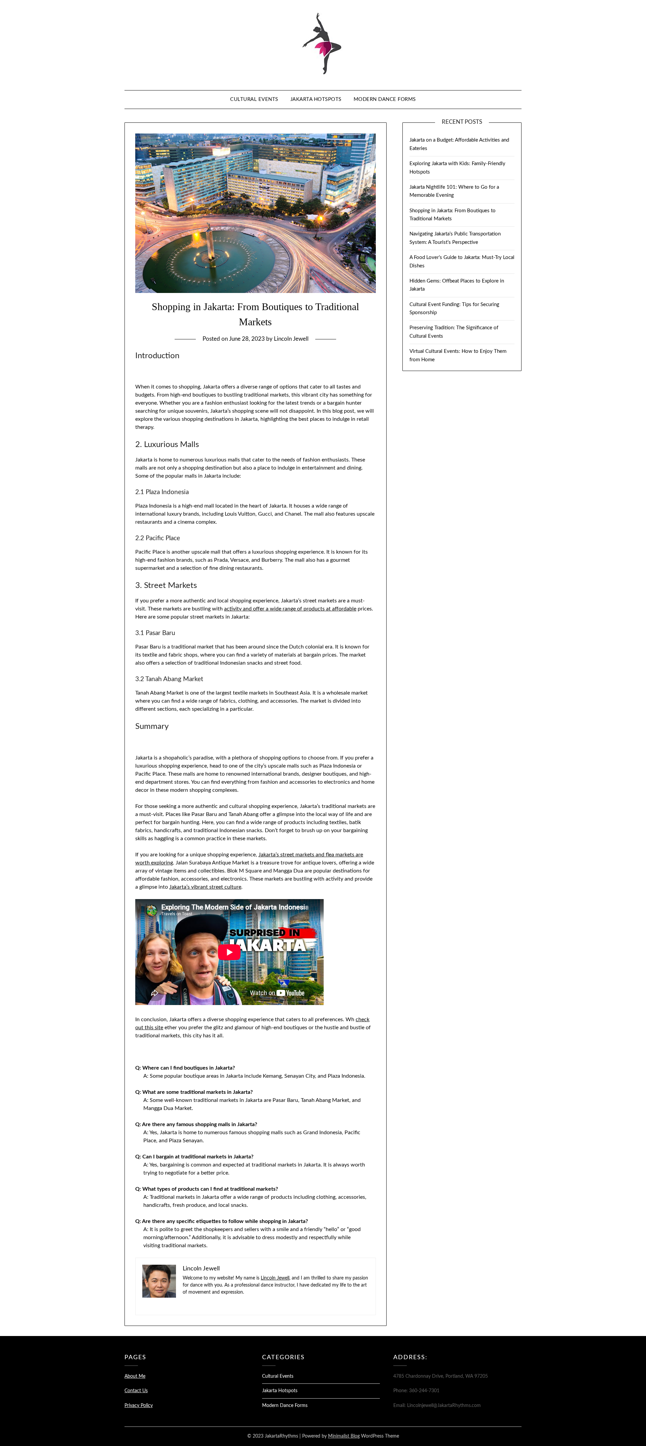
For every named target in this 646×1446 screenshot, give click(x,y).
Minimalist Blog (344, 1436)
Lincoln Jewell (291, 339)
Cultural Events (254, 99)
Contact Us (136, 1390)
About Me (134, 1376)
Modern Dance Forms (385, 99)
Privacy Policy (138, 1405)
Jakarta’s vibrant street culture (205, 887)
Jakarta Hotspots (316, 99)
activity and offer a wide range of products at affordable (290, 608)
